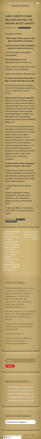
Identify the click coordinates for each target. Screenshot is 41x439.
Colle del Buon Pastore (14, 435)
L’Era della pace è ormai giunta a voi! (23, 387)
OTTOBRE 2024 (11, 221)
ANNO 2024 (20, 219)
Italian (8, 437)
